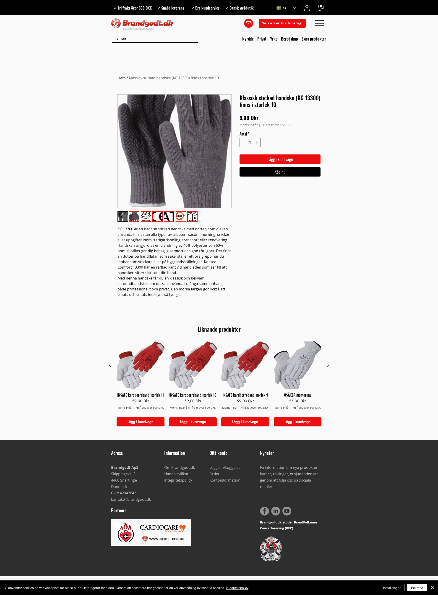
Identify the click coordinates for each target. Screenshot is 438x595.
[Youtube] (286, 511)
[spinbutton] (250, 142)
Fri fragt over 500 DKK (278, 125)
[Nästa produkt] (328, 365)
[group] (219, 384)
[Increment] (256, 142)
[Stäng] (432, 587)
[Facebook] (264, 511)
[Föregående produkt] (110, 365)
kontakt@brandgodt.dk (131, 499)
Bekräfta (417, 587)
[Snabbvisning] (140, 365)
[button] (321, 8)
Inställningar (392, 587)
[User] (307, 8)
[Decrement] (243, 142)
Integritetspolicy (237, 587)
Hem (121, 77)
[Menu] (319, 23)
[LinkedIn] (275, 511)
